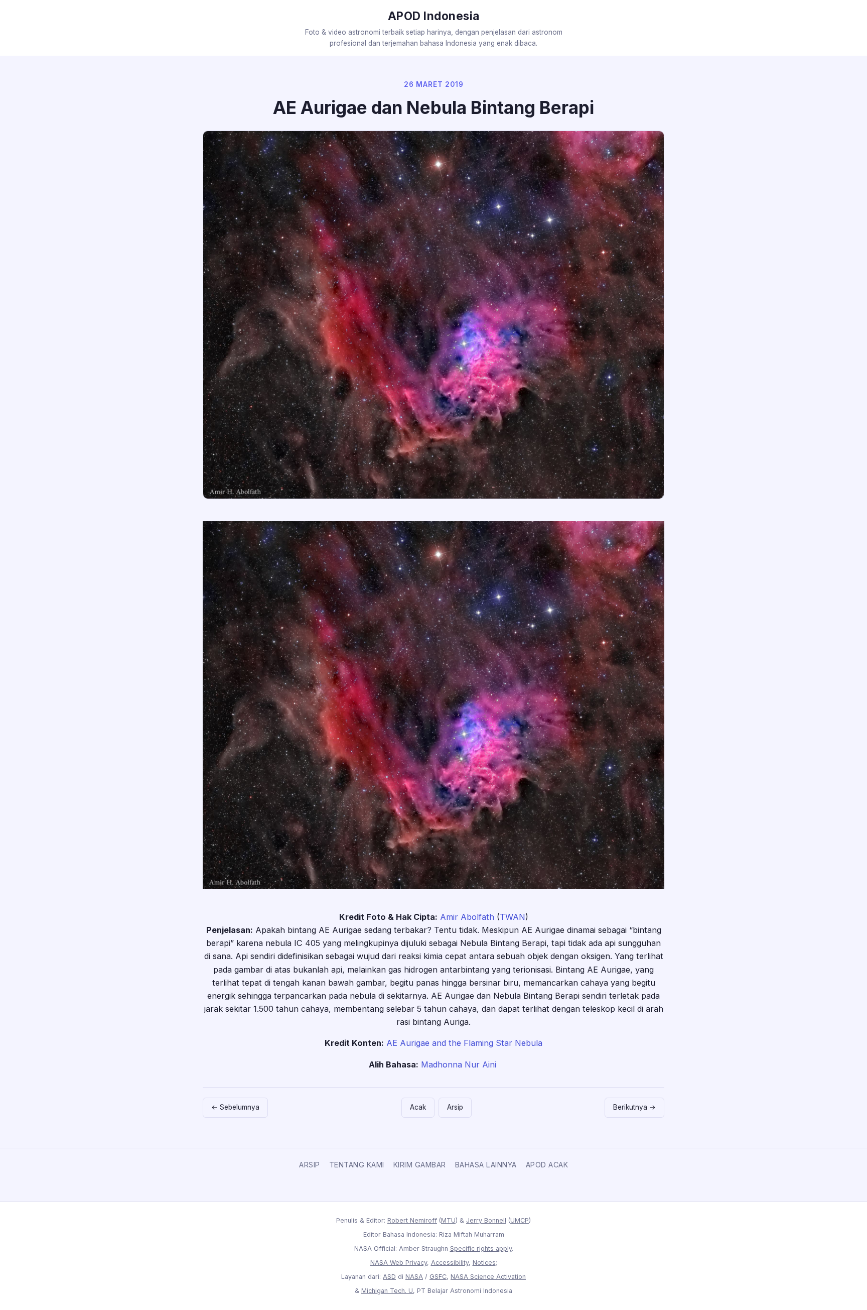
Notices (484, 1262)
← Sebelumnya (235, 1107)
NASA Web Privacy (398, 1262)
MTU (448, 1220)
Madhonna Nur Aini (458, 1064)
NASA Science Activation (488, 1276)
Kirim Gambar (419, 1164)
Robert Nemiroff (412, 1220)
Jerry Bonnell (486, 1220)
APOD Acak (547, 1164)
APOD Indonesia (434, 16)
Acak (418, 1107)
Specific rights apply (481, 1248)
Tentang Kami (356, 1164)
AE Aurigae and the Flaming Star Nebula (464, 1043)
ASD (389, 1276)
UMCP (519, 1220)
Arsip (455, 1107)
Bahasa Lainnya (486, 1164)
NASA (414, 1276)
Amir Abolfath (467, 917)
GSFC (438, 1276)
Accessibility (450, 1262)
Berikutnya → (634, 1107)
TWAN (512, 917)
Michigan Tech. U (387, 1290)
